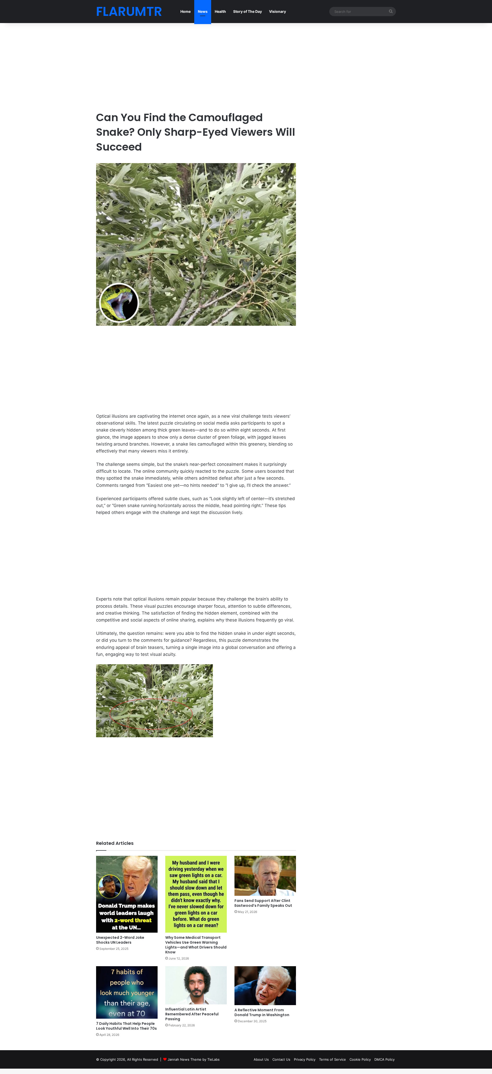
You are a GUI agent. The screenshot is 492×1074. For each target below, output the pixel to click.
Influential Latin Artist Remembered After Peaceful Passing (192, 1014)
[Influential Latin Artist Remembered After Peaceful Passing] (196, 985)
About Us (261, 1059)
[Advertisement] (196, 66)
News (203, 11)
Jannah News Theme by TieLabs (194, 1059)
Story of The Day (247, 11)
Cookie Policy (360, 1059)
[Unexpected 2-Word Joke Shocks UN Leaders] (127, 894)
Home (185, 11)
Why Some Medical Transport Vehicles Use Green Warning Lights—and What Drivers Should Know (196, 945)
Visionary (277, 11)
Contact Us (281, 1059)
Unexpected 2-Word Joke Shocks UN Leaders (120, 940)
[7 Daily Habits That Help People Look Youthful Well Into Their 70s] (127, 992)
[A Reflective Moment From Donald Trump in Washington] (265, 985)
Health (220, 11)
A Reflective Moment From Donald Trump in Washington (261, 1012)
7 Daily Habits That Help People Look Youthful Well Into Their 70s (126, 1026)
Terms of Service (332, 1059)
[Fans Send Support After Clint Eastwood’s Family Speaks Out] (265, 876)
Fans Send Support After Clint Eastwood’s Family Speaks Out (263, 903)
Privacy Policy (304, 1059)
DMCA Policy (384, 1059)
